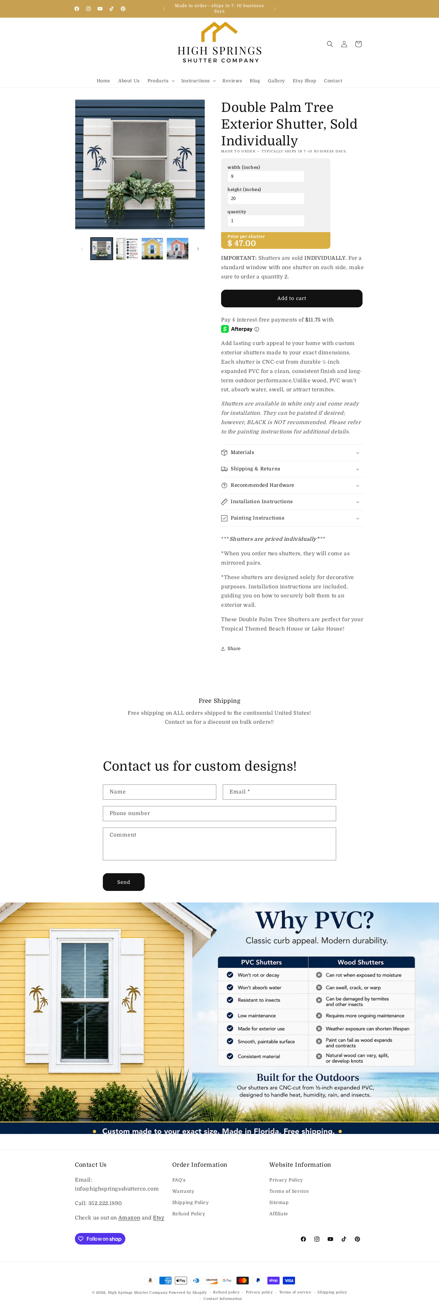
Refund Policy (188, 1213)
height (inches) (244, 189)
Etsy (158, 1218)
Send (123, 882)
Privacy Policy (286, 1180)
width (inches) (244, 167)
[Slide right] (198, 249)
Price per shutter (246, 236)
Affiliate (278, 1213)
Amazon (129, 1218)
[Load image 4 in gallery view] (177, 249)
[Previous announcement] (164, 9)
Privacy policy (259, 1292)
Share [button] (234, 648)
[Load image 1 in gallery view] (102, 249)
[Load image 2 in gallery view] (127, 249)
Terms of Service (289, 1191)
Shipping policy (332, 1292)
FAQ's (179, 1180)
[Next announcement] (275, 9)
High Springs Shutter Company (138, 1293)
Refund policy (226, 1292)
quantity (237, 211)
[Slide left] (82, 249)
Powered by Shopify (188, 1293)
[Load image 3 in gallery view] (152, 249)
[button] (160, 80)
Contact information (222, 1299)
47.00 (245, 243)
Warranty (183, 1191)
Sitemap (279, 1202)
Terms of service (295, 1292)
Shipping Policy (190, 1202)
